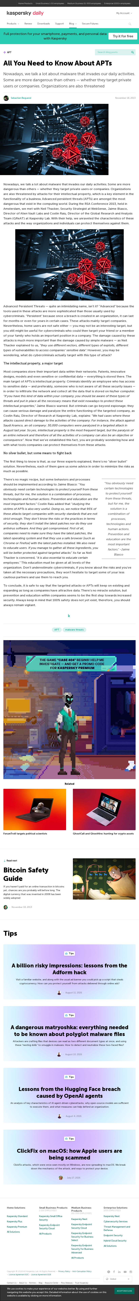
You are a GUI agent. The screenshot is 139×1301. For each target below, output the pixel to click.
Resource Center (51, 1283)
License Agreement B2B (41, 1275)
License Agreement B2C (19, 1275)
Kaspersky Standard (17, 1216)
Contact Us (11, 1283)
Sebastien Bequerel (21, 98)
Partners (32, 1283)
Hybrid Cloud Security (115, 1240)
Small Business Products (53, 1207)
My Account (122, 13)
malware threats (74, 629)
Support (59, 23)
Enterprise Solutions (115, 1207)
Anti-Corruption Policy (82, 1271)
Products (11, 23)
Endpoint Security (113, 1235)
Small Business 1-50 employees (50, 3)
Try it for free (123, 36)
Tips (71, 953)
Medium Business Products (81, 1209)
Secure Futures (90, 23)
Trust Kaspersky (81, 1283)
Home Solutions (16, 1207)
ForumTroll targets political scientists (25, 833)
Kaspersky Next (79, 1219)
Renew (28, 23)
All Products (45, 1233)
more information (51, 1295)
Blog (71, 23)
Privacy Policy (64, 1271)
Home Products (25, 3)
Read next (12, 860)
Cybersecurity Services (116, 1221)
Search (133, 52)
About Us (23, 1283)
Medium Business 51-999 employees (84, 3)
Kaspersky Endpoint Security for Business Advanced (82, 1249)
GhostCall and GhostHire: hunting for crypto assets (103, 833)
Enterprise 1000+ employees (117, 3)
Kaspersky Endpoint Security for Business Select (82, 1237)
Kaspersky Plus (14, 1221)
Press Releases (67, 1283)
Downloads (43, 23)
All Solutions (13, 1232)
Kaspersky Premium (17, 1226)
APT (9, 52)
